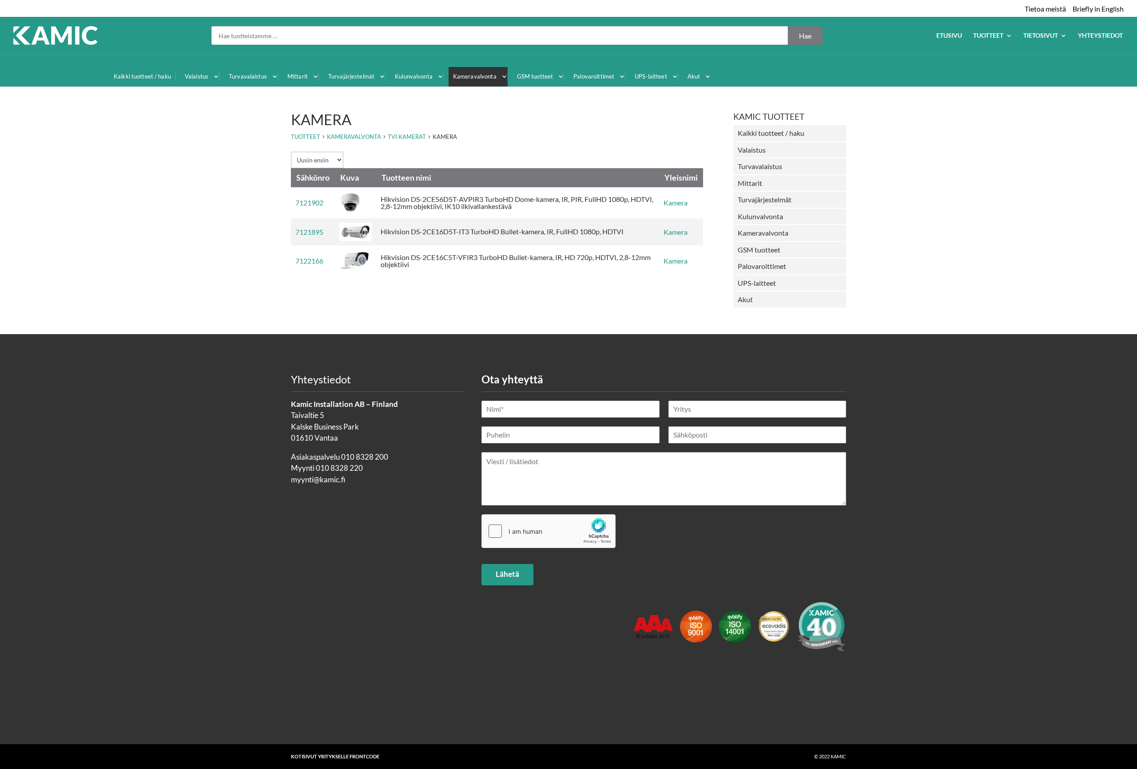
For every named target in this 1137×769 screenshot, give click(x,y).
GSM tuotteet (535, 76)
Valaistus (196, 76)
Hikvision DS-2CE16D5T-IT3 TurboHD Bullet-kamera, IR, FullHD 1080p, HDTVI (502, 231)
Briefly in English (1098, 8)
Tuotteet (988, 35)
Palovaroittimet (593, 76)
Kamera (676, 202)
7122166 (309, 260)
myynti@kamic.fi (318, 479)
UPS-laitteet (651, 76)
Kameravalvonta (475, 76)
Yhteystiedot (1100, 35)
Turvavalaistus (248, 76)
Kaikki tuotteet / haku (142, 76)
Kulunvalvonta (414, 76)
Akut (694, 76)
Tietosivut (1040, 35)
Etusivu (949, 35)
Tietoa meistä (1045, 8)
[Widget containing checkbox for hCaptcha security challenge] (548, 531)
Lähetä (507, 574)
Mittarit (297, 76)
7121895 (309, 232)
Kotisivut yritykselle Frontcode (335, 756)
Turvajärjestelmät (351, 76)
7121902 (309, 202)
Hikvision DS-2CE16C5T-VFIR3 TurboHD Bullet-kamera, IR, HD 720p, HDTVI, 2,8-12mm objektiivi (516, 260)
